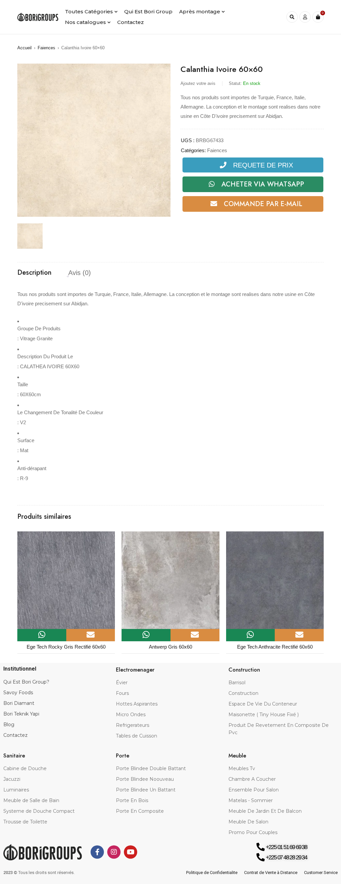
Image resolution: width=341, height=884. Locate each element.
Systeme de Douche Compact (39, 811)
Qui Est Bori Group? (26, 682)
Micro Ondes (131, 715)
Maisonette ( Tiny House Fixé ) (263, 715)
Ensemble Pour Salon (253, 790)
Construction (243, 693)
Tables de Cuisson (136, 736)
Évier (122, 683)
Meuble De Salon (248, 822)
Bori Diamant (18, 703)
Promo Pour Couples (252, 832)
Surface (25, 440)
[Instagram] (114, 852)
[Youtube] (130, 852)
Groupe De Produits (39, 328)
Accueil (24, 47)
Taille (22, 384)
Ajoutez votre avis (197, 83)
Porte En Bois (132, 800)
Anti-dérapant (31, 468)
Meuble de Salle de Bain (31, 800)
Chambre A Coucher (252, 779)
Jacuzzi (11, 779)
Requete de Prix (263, 165)
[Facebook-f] (97, 852)
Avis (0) (79, 272)
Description (34, 272)
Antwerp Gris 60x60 (170, 647)
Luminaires (16, 790)
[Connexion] (305, 17)
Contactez (15, 735)
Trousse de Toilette (25, 822)
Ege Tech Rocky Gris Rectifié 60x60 (66, 647)
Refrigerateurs (132, 725)
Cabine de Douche (25, 768)
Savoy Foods (18, 693)
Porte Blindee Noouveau (145, 779)
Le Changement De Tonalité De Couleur (60, 412)
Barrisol (236, 683)
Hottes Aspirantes (137, 704)
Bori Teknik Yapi (21, 714)
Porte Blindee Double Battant (151, 768)
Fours (122, 693)
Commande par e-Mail (263, 204)
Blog (8, 725)
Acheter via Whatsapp (262, 184)
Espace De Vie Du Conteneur (262, 704)
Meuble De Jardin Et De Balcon (265, 811)
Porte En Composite (140, 811)
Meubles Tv (241, 768)
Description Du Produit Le (45, 356)
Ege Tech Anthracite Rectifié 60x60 (275, 647)
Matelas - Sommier (250, 800)
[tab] (34, 272)
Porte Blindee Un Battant (145, 790)
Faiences (46, 47)
